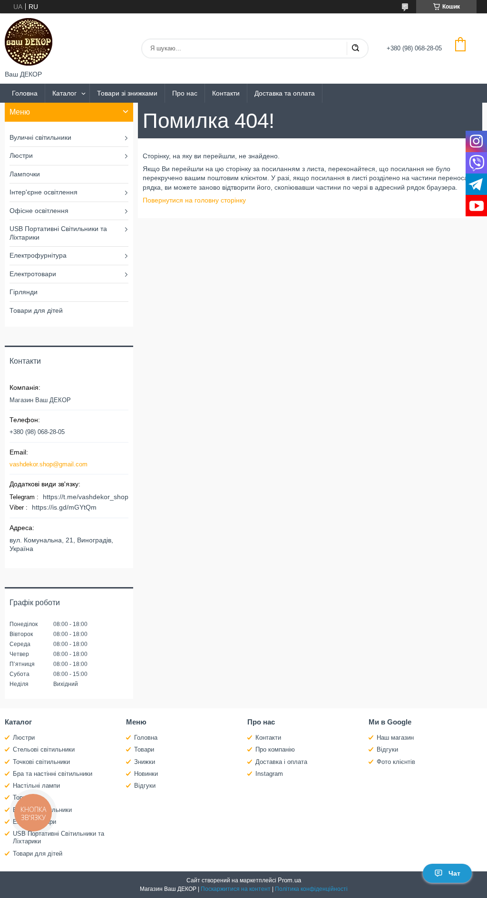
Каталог (64, 93)
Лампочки (25, 174)
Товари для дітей (36, 310)
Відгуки (145, 785)
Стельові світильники (44, 749)
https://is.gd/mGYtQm (64, 507)
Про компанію (275, 749)
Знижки (144, 761)
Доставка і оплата (281, 761)
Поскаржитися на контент (236, 889)
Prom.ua (289, 880)
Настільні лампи (36, 785)
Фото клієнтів (396, 761)
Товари (144, 749)
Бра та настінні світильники (52, 773)
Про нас (184, 93)
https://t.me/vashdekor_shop (85, 497)
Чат (454, 873)
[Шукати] (355, 48)
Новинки (146, 773)
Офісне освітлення (39, 210)
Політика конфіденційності (311, 889)
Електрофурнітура (38, 255)
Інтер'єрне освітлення (44, 192)
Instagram (269, 773)
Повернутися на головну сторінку (194, 200)
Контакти (226, 93)
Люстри (21, 155)
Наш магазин (395, 737)
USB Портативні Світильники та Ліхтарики (58, 233)
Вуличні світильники (40, 137)
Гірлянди (24, 292)
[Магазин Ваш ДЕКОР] (28, 42)
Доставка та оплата (284, 93)
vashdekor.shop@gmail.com (49, 464)
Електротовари (33, 274)
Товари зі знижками (127, 93)
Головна (25, 93)
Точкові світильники (41, 761)
